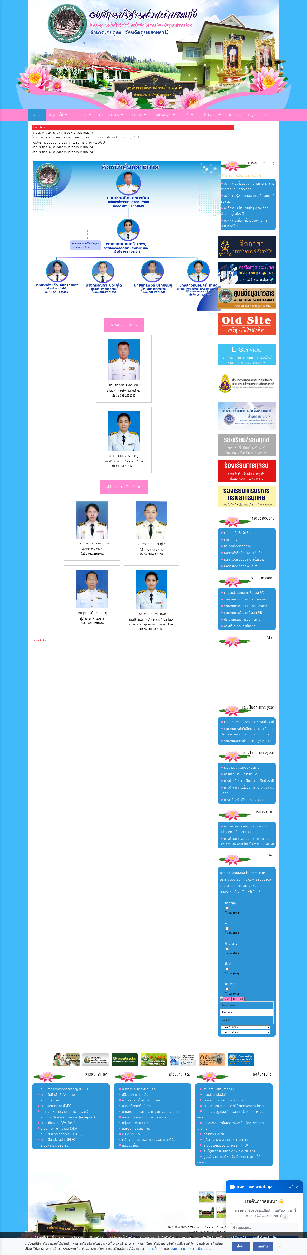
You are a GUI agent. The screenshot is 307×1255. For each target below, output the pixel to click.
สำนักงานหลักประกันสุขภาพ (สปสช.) (64, 1111)
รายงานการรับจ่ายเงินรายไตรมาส (245, 606)
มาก (227, 923)
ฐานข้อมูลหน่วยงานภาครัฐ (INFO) (226, 1145)
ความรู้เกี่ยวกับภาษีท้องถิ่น (240, 626)
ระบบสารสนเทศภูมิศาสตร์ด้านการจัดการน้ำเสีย (234, 1106)
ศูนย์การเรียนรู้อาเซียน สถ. (139, 1089)
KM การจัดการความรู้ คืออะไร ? (241, 175)
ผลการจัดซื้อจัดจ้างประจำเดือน (244, 552)
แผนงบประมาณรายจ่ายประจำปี (244, 592)
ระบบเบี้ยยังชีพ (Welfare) (58, 1122)
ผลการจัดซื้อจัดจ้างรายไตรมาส (244, 559)
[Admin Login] (285, 1217)
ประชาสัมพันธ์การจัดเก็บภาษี (242, 619)
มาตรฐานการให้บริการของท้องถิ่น (143, 1100)
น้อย (228, 963)
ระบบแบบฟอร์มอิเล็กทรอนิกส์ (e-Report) (68, 1117)
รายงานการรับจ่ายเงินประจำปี (243, 612)
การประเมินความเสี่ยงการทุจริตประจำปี (249, 780)
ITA (186, 114)
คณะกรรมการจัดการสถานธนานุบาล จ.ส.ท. (150, 1111)
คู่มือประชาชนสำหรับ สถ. (138, 1094)
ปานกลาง (231, 943)
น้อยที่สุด (231, 984)
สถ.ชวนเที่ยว (130, 1145)
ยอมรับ (263, 1246)
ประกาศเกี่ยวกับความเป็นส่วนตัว (190, 1248)
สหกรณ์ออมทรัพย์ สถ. (137, 1106)
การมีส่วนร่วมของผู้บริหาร (241, 774)
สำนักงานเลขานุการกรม (219, 1089)
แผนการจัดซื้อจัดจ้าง (237, 532)
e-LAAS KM (131, 1134)
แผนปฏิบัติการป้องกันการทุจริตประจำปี (249, 722)
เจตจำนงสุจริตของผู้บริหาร (241, 767)
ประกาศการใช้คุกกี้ (151, 1248)
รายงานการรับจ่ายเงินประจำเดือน (245, 599)
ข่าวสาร (137, 114)
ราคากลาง (230, 539)
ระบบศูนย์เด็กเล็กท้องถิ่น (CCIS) (61, 1134)
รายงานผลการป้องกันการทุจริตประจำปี (249, 741)
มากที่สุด (230, 903)
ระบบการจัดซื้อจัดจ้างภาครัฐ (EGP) (64, 1089)
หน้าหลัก (37, 114)
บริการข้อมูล (163, 114)
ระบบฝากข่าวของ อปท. (56, 1145)
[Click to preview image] (127, 310)
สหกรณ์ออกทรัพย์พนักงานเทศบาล (144, 1117)
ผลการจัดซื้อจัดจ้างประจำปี (242, 566)
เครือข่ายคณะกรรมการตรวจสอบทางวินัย (148, 1139)
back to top (40, 640)
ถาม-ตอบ (235, 114)
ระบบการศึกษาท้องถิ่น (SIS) (59, 1128)
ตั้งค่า (241, 1246)
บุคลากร (81, 114)
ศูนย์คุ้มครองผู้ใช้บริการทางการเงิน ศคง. (230, 1151)
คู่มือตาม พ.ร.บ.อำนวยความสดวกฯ (227, 1139)
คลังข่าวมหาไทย (214, 1134)
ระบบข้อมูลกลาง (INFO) (56, 1106)
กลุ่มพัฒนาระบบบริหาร (136, 1122)
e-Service (208, 114)
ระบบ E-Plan (50, 1100)
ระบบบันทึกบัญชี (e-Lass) (58, 1094)
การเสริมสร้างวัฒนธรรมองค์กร (244, 799)
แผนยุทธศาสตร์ (109, 114)
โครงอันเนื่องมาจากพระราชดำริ (224, 1100)
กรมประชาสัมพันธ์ (215, 1094)
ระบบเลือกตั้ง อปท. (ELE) (58, 1139)
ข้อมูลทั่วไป (56, 114)
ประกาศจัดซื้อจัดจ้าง (237, 546)
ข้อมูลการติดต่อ (258, 114)
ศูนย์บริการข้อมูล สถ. (136, 1128)
